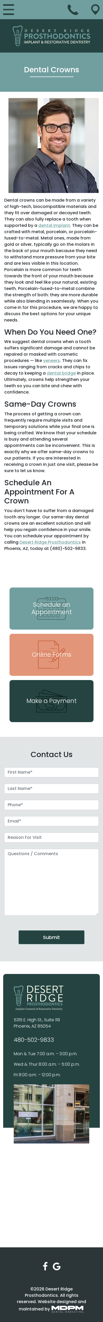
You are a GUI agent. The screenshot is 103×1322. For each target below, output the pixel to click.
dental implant (54, 225)
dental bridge (61, 373)
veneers (51, 361)
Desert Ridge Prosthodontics (50, 542)
